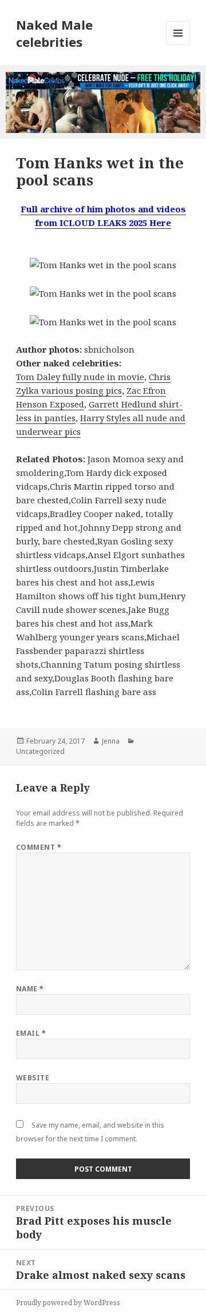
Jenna (111, 741)
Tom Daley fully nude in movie (80, 376)
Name (30, 989)
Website (32, 1078)
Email (31, 1033)
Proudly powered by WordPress (68, 1302)
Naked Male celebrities (54, 33)
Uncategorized (40, 751)
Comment (38, 847)
